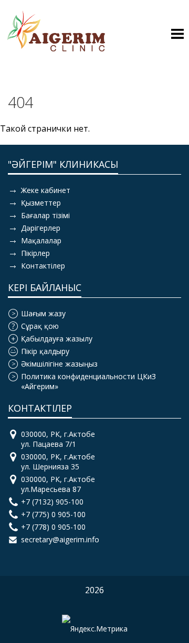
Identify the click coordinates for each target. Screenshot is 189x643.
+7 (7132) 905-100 (52, 502)
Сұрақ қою (40, 326)
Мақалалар (41, 240)
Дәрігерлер (40, 228)
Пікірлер (35, 253)
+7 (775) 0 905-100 (53, 514)
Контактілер (43, 266)
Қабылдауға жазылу (56, 339)
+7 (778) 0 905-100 (53, 527)
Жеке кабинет (45, 190)
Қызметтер (41, 203)
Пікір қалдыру (45, 351)
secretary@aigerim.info (60, 539)
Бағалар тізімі (45, 215)
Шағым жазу (43, 313)
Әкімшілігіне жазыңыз (59, 364)
